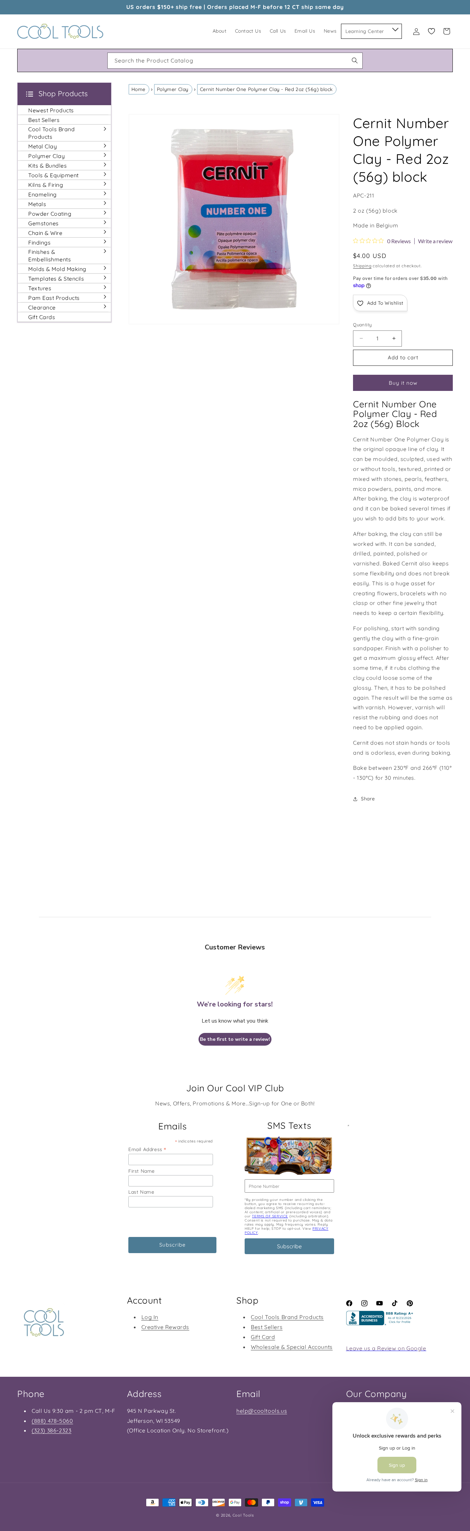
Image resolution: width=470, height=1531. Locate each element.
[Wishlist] (431, 31)
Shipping (362, 265)
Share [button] (368, 799)
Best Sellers (266, 1327)
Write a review (435, 241)
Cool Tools (243, 1515)
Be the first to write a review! (235, 1039)
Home (138, 89)
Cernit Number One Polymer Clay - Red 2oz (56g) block (266, 89)
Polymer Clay (173, 89)
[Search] (354, 60)
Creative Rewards (165, 1327)
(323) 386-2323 (51, 1430)
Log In (150, 1317)
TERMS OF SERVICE (270, 1216)
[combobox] (235, 60)
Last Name (141, 1192)
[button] (395, 28)
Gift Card (263, 1336)
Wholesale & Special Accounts (292, 1346)
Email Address (147, 1149)
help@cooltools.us (261, 1410)
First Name (141, 1171)
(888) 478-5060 (52, 1420)
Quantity (362, 324)
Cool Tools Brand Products (287, 1317)
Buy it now (403, 383)
